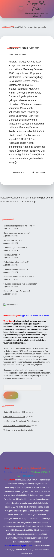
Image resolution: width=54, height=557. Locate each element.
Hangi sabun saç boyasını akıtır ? (16, 233)
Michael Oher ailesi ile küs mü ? (16, 262)
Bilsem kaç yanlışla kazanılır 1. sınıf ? (18, 277)
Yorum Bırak (40, 172)
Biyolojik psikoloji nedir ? (13, 240)
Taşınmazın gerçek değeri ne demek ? (18, 226)
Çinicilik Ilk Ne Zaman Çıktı (14, 412)
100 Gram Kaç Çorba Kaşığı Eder (17, 421)
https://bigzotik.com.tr (43, 197)
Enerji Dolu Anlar (37, 6)
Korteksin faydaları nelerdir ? (15, 248)
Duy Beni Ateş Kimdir (24, 48)
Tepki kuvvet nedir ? (11, 255)
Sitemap (31, 201)
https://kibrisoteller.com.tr (13, 201)
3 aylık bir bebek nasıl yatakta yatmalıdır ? (20, 284)
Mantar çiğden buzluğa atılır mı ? (16, 291)
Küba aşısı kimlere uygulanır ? (15, 269)
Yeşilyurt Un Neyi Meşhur (13, 430)
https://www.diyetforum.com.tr (15, 197)
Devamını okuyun (20, 173)
